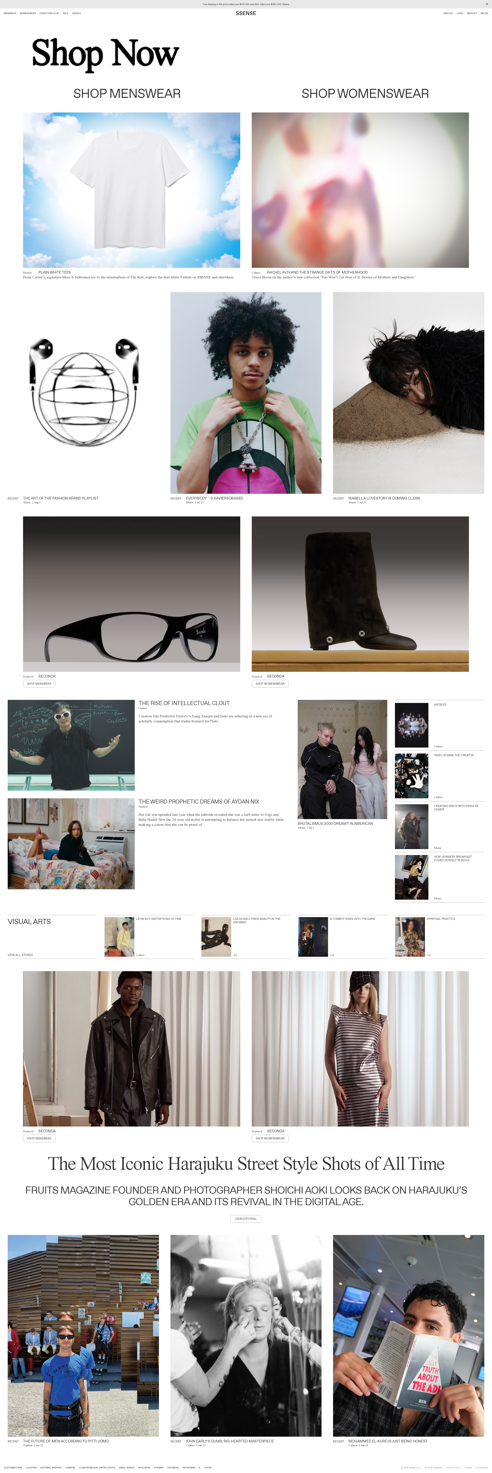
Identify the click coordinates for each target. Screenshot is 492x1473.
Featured (28, 676)
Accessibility (482, 1467)
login (460, 13)
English (448, 13)
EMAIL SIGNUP (126, 1467)
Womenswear (28, 13)
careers (70, 1467)
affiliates (144, 1467)
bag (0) (484, 13)
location (31, 1467)
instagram (189, 1467)
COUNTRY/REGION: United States (97, 1467)
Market (27, 272)
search (76, 13)
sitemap (159, 1467)
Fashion (143, 806)
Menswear (10, 13)
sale (65, 13)
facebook (173, 1467)
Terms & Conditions (433, 1467)
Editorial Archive (51, 1467)
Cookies (468, 1467)
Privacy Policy (453, 1467)
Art (235, 955)
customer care (13, 1467)
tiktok (208, 1467)
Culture (256, 272)
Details (285, 4)
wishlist (472, 13)
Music (27, 502)
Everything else (49, 13)
